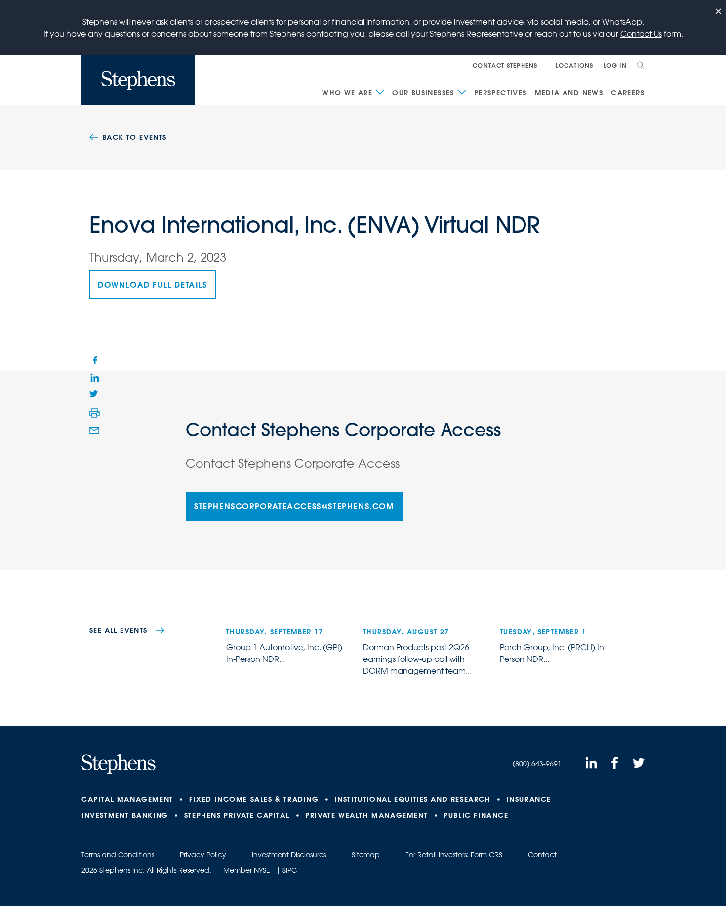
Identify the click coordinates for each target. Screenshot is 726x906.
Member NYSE (246, 870)
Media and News (569, 92)
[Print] (94, 413)
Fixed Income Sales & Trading (254, 799)
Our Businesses (423, 92)
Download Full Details (152, 284)
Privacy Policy (203, 854)
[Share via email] (94, 431)
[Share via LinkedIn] (94, 377)
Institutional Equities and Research (413, 799)
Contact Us (641, 34)
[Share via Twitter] (94, 395)
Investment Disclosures (289, 854)
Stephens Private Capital (236, 815)
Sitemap (366, 854)
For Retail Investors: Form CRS (453, 854)
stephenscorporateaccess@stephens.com (294, 506)
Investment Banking (124, 815)
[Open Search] (641, 65)
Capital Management (127, 799)
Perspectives (500, 92)
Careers (628, 92)
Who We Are (347, 92)
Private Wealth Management (366, 815)
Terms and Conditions (117, 854)
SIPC (289, 870)
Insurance (529, 799)
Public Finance (476, 815)
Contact (542, 854)
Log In (615, 65)
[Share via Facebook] (94, 360)
